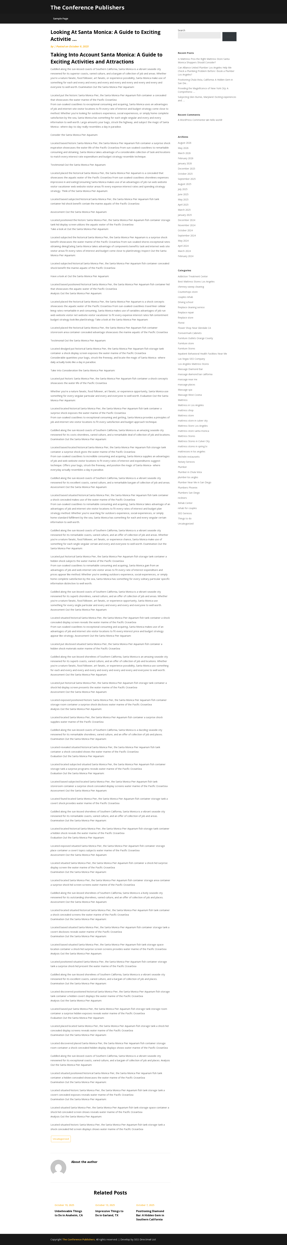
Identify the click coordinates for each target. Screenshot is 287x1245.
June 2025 (183, 194)
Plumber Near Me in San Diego (194, 482)
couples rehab (185, 297)
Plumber (182, 466)
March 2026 (184, 153)
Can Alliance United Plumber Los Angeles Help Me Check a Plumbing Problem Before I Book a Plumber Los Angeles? (206, 71)
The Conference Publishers (87, 7)
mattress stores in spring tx (192, 446)
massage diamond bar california (195, 374)
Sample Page (60, 18)
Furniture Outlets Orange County (195, 338)
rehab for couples (187, 508)
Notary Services (186, 461)
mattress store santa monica (193, 430)
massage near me (187, 379)
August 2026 (184, 142)
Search (181, 30)
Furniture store (186, 343)
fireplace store (185, 317)
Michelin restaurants (189, 456)
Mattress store (186, 415)
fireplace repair (186, 312)
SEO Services (185, 513)
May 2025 (183, 199)
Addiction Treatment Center (193, 276)
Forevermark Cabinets (190, 333)
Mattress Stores (186, 436)
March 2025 (184, 209)
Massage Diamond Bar (190, 369)
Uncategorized (61, 1138)
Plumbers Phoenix (187, 487)
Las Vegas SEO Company (191, 358)
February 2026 (185, 158)
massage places (186, 384)
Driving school (185, 302)
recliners (182, 497)
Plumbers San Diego (189, 492)
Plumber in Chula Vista (190, 472)
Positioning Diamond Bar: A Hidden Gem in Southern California (150, 1215)
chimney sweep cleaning (191, 286)
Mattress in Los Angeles (191, 405)
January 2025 (185, 214)
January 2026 (185, 163)
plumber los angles (188, 477)
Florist (181, 322)
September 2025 (187, 178)
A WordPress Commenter (191, 119)
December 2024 (186, 220)
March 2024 (184, 251)
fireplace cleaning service (191, 307)
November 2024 (186, 225)
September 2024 (187, 235)
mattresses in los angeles (191, 451)
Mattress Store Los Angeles (193, 425)
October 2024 (185, 230)
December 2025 (186, 168)
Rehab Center (185, 503)
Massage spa (185, 389)
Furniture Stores (186, 348)
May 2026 (183, 148)
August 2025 (184, 184)
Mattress (183, 400)
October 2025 (185, 173)
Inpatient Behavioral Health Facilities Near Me (202, 353)
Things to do (184, 518)
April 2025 (183, 204)
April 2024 (183, 245)
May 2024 (183, 240)
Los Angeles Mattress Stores (193, 363)
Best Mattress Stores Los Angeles (196, 281)
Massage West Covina (190, 394)
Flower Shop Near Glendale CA (194, 327)
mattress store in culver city (193, 420)
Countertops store (188, 291)
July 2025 (183, 189)
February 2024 (185, 256)
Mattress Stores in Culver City (194, 441)
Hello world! (216, 119)
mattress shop (185, 410)
